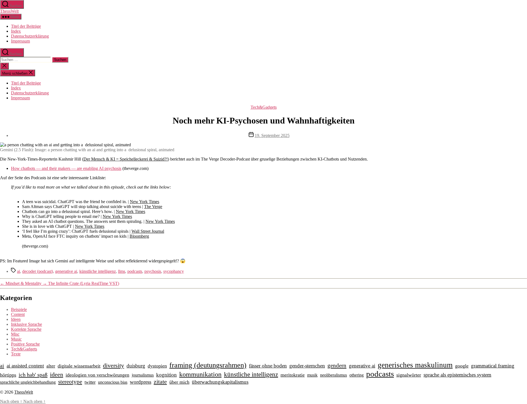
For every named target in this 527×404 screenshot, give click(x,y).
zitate (160, 381)
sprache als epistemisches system (457, 375)
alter (50, 366)
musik (312, 375)
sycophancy (173, 271)
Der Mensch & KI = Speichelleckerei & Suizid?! (125, 159)
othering (356, 375)
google (462, 366)
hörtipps (8, 375)
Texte (16, 354)
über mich (179, 382)
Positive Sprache (25, 344)
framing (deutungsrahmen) (207, 365)
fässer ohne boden (268, 366)
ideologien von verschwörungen (97, 375)
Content (18, 314)
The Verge (153, 206)
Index (16, 31)
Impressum (20, 41)
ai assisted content (25, 366)
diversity (113, 365)
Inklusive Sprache (26, 324)
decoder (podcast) (37, 271)
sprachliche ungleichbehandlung (28, 382)
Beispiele (19, 309)
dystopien (157, 366)
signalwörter (408, 375)
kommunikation (200, 374)
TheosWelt (9, 11)
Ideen (16, 319)
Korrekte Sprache (26, 329)
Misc (15, 334)
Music (16, 339)
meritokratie (293, 375)
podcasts (134, 271)
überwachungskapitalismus (220, 382)
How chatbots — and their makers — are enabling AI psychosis (66, 168)
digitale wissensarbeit (79, 366)
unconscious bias (112, 382)
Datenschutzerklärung (30, 36)
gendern (336, 365)
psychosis (152, 271)
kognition (166, 375)
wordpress (140, 382)
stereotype (70, 381)
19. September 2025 (272, 135)
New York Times (144, 201)
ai (18, 271)
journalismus (143, 375)
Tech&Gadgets (264, 107)
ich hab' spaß (33, 375)
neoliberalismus (333, 375)
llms (121, 271)
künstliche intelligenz (97, 271)
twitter (90, 382)
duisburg (136, 366)
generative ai (66, 271)
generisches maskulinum (415, 365)
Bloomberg (139, 236)
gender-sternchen (307, 366)
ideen (56, 374)
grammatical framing (492, 366)
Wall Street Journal (147, 231)
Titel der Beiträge (26, 26)
